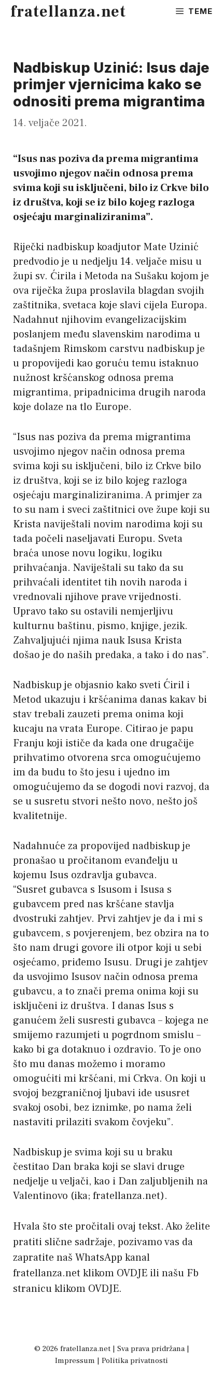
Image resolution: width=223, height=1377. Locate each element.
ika (81, 1196)
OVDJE (132, 1273)
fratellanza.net (68, 12)
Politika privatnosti (135, 1361)
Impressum (75, 1361)
